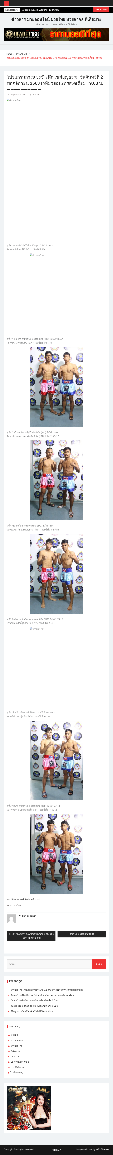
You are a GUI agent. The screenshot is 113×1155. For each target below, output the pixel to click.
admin (36, 94)
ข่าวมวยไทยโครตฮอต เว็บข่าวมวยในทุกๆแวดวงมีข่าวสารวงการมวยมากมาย (47, 990)
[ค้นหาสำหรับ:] (56, 964)
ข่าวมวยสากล (17, 1040)
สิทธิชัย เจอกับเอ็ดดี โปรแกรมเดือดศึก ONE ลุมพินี (34, 1006)
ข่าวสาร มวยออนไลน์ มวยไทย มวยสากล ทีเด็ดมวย (56, 19)
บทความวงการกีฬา (20, 1062)
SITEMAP (56, 1150)
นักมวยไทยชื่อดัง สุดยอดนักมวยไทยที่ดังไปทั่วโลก (34, 1000)
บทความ (15, 1056)
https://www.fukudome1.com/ (25, 899)
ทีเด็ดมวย (15, 1051)
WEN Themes (102, 1149)
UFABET (14, 1035)
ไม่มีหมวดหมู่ (17, 1072)
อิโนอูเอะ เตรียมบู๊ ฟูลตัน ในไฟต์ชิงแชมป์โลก (32, 1011)
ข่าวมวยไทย (15, 905)
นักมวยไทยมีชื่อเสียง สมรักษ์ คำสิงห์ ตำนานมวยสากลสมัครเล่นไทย (42, 995)
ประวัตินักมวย (17, 1067)
